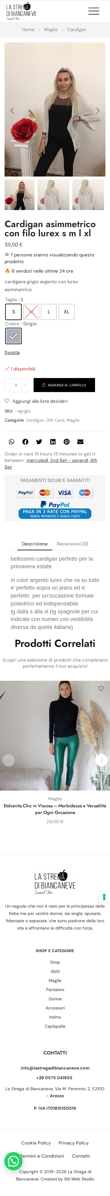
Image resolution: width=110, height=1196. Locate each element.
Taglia (11, 300)
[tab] (34, 544)
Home (28, 30)
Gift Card (55, 420)
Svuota (12, 352)
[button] (96, 10)
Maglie (51, 30)
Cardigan (76, 30)
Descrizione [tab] (35, 544)
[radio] (13, 312)
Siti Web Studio (79, 1179)
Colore (12, 324)
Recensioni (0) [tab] (72, 544)
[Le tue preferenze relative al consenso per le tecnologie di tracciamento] (104, 897)
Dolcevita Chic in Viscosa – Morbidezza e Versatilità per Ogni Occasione (55, 809)
